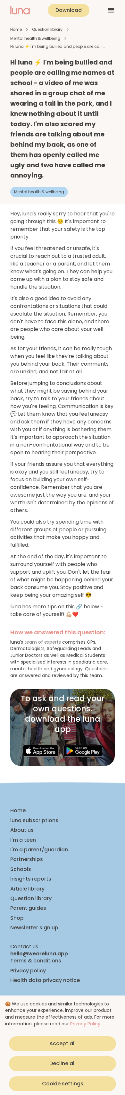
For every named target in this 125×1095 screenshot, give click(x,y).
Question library (47, 29)
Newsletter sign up (34, 927)
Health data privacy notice (45, 980)
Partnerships (26, 859)
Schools (20, 869)
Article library (27, 888)
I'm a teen (23, 840)
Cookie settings (62, 1083)
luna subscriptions (34, 820)
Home (16, 29)
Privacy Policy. (85, 1024)
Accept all (62, 1043)
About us (22, 830)
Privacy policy (28, 970)
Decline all (62, 1063)
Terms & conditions (35, 960)
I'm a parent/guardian (39, 849)
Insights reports (30, 878)
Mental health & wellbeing (35, 38)
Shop (17, 918)
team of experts (42, 642)
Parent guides (28, 908)
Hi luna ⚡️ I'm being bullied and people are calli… (57, 46)
